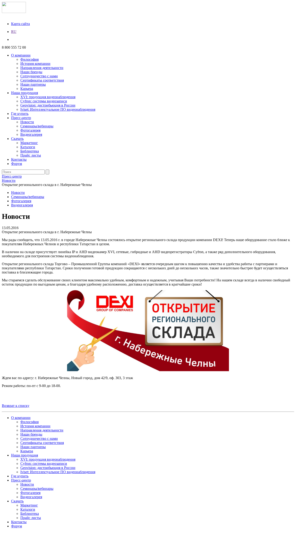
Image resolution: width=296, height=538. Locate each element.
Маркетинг (29, 143)
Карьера (26, 89)
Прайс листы (30, 155)
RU (13, 32)
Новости (27, 122)
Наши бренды (31, 72)
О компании (21, 55)
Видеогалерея (31, 134)
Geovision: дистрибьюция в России (47, 105)
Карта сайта (20, 24)
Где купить (19, 114)
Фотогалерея (30, 130)
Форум (16, 164)
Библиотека (29, 151)
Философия (29, 59)
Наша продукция (24, 93)
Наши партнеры (33, 84)
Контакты (19, 159)
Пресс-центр (21, 118)
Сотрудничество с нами (39, 76)
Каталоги (27, 147)
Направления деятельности (41, 68)
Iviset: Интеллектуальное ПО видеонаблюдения (57, 109)
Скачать (17, 139)
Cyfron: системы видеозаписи (43, 101)
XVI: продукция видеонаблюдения (47, 97)
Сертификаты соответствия (42, 80)
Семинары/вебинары (36, 126)
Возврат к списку (15, 406)
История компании (35, 64)
